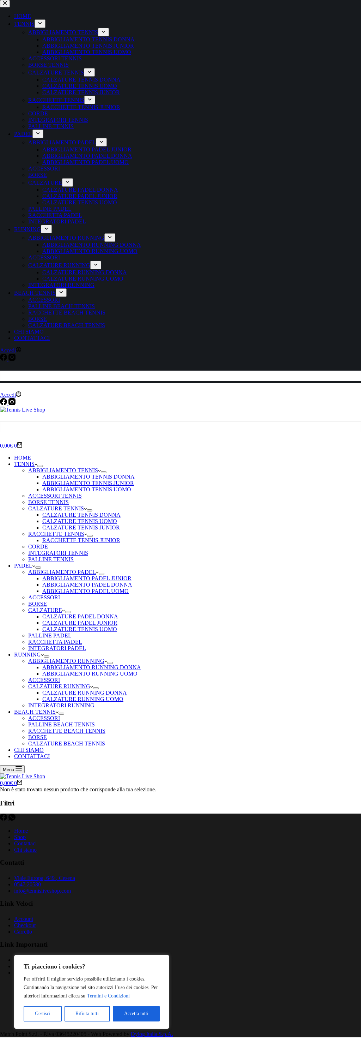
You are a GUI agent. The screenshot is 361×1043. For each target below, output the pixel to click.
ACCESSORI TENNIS (55, 496)
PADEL (23, 566)
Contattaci (25, 843)
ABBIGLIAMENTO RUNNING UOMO (89, 674)
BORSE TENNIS (48, 502)
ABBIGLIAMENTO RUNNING (66, 661)
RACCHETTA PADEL (55, 642)
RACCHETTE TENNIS (56, 534)
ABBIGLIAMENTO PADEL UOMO (85, 591)
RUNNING (27, 655)
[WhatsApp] (12, 819)
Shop (20, 837)
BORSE (37, 604)
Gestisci (42, 1013)
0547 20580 (27, 884)
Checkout (25, 925)
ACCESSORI (44, 597)
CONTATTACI (32, 756)
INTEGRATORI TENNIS (58, 553)
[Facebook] (4, 403)
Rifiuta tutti (87, 1013)
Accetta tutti (136, 1013)
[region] (91, 992)
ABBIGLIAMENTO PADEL (62, 572)
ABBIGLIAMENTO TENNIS (63, 470)
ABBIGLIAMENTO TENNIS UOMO (86, 489)
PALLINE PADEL (50, 636)
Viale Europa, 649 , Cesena (44, 878)
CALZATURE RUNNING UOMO (82, 699)
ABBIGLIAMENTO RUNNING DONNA (91, 667)
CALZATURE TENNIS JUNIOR (81, 528)
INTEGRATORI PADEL (57, 648)
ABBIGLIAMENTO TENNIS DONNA (88, 477)
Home (21, 831)
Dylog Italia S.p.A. (152, 1034)
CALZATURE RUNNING (59, 686)
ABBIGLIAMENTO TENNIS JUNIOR (88, 483)
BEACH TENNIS (35, 712)
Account (23, 919)
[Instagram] (12, 403)
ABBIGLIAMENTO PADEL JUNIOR (86, 578)
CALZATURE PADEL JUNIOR (79, 623)
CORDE (38, 547)
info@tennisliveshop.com (42, 891)
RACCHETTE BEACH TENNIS (66, 731)
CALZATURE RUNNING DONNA (84, 693)
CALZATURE (45, 610)
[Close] (162, 961)
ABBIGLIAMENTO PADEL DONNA (87, 585)
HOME (22, 458)
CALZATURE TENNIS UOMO (79, 521)
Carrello (23, 932)
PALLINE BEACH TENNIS (61, 724)
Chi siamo (25, 850)
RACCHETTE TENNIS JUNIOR (81, 540)
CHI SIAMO (29, 750)
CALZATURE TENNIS (56, 508)
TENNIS (24, 464)
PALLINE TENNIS (51, 559)
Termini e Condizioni (108, 996)
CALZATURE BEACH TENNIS (66, 744)
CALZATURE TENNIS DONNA (81, 515)
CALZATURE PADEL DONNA (80, 616)
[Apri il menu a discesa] (40, 466)
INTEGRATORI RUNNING (61, 705)
